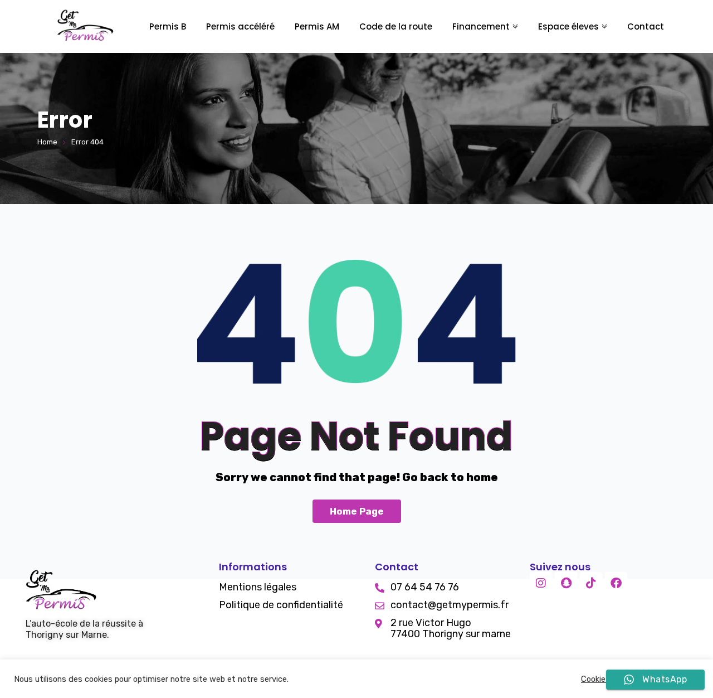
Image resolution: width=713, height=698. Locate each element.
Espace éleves (568, 26)
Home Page (357, 511)
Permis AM (317, 26)
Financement (481, 26)
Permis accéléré (240, 26)
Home (47, 142)
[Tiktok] (591, 583)
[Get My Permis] (85, 27)
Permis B (167, 26)
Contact (645, 26)
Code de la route (395, 26)
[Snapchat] (566, 583)
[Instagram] (541, 583)
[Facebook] (616, 583)
